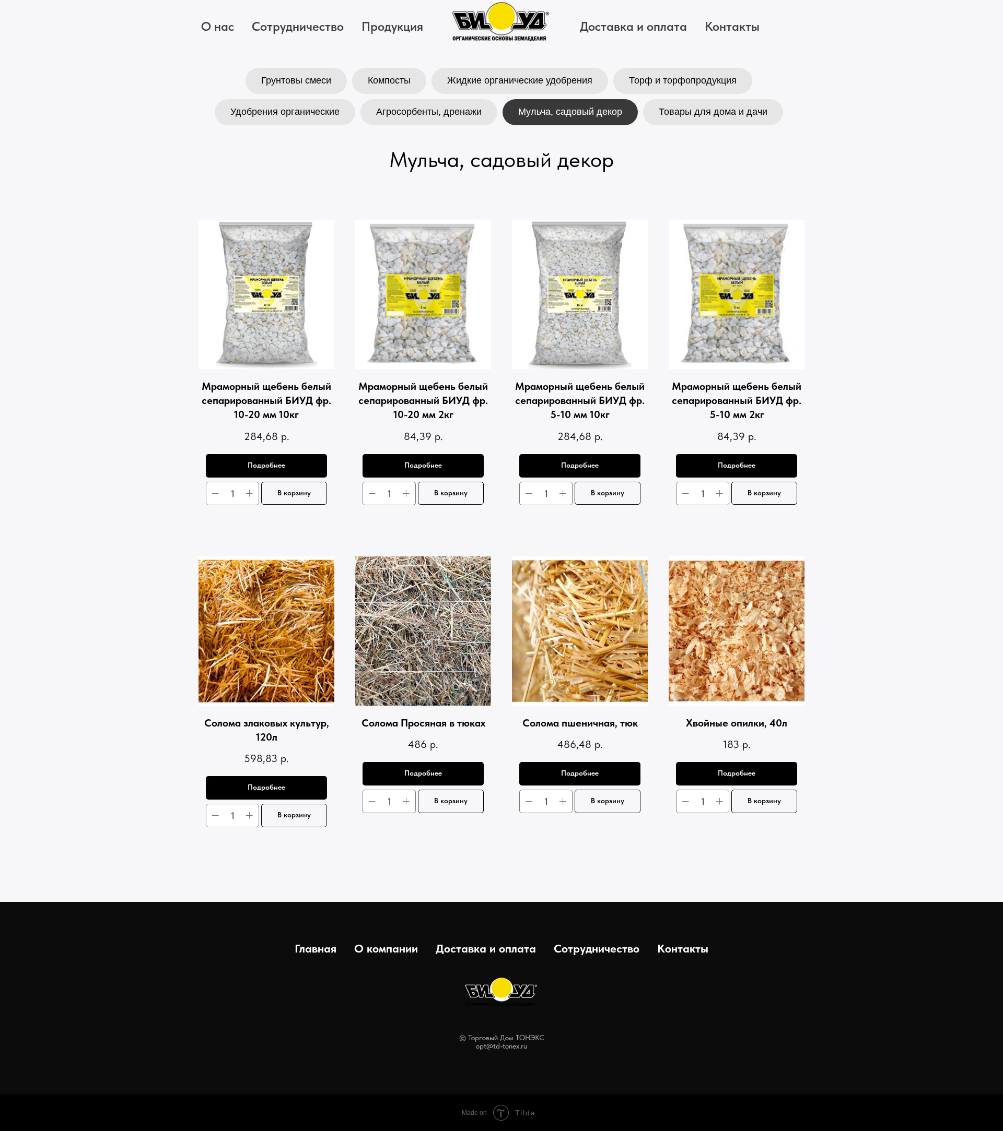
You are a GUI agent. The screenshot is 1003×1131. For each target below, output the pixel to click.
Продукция (392, 26)
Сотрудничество (298, 26)
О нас (217, 26)
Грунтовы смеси (296, 80)
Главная (315, 948)
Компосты (389, 80)
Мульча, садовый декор (570, 111)
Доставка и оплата (633, 26)
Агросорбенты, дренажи (429, 111)
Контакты (732, 26)
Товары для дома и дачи (713, 111)
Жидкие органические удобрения (519, 80)
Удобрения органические (285, 111)
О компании (386, 948)
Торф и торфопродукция (683, 80)
